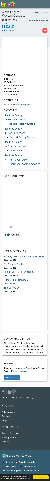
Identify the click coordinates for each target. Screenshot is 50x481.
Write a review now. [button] (20, 371)
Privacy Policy (9, 437)
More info (27, 479)
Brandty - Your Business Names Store (24, 256)
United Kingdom (13, 470)
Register (6, 416)
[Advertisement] (25, 56)
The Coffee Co (12, 287)
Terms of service (10, 433)
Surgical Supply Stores (22, 123)
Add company (8, 412)
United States (32, 470)
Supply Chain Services (16, 280)
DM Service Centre (14, 264)
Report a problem (40, 12)
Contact (5, 441)
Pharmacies (15, 150)
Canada (22, 462)
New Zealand (11, 466)
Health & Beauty (13, 115)
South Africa (28, 466)
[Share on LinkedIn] (12, 26)
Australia (9, 462)
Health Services (16, 119)
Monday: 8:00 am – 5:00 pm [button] (17, 104)
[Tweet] (8, 26)
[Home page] (7, 4)
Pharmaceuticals (17, 146)
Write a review (12, 377)
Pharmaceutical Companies (24, 163)
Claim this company (38, 20)
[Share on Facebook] (3, 26)
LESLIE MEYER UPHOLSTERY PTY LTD (23, 272)
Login (5, 420)
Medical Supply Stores (22, 137)
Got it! (41, 477)
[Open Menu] (45, 4)
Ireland (33, 462)
